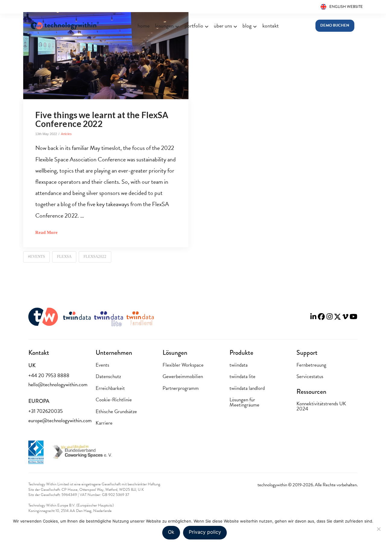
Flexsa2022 (95, 256)
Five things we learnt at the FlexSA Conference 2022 (102, 119)
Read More (46, 232)
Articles (66, 134)
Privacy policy (205, 532)
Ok (171, 532)
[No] (378, 529)
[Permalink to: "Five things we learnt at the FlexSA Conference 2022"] (106, 55)
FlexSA (64, 256)
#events (36, 256)
